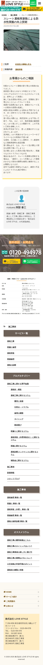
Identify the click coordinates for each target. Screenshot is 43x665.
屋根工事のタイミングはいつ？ (19, 546)
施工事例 (14, 15)
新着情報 (10, 473)
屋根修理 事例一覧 (14, 497)
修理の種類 (18, 413)
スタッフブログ (13, 479)
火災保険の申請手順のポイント (19, 564)
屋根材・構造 (16, 389)
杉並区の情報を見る (23, 64)
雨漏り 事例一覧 (13, 503)
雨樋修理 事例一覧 (14, 515)
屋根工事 (10, 341)
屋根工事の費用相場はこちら (18, 540)
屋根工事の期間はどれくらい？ (19, 558)
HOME (4, 15)
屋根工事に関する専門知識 (18, 384)
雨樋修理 (10, 359)
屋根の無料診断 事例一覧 (17, 521)
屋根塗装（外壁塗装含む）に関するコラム (25, 438)
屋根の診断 (11, 365)
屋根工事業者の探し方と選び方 (19, 552)
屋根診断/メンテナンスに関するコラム (24, 453)
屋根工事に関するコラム (20, 395)
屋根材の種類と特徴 (15, 570)
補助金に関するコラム (20, 460)
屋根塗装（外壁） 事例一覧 (18, 509)
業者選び (18, 425)
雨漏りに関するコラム (20, 431)
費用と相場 (18, 401)
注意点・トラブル (21, 407)
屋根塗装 (18, 69)
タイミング (18, 419)
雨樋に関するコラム (19, 446)
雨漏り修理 (11, 347)
